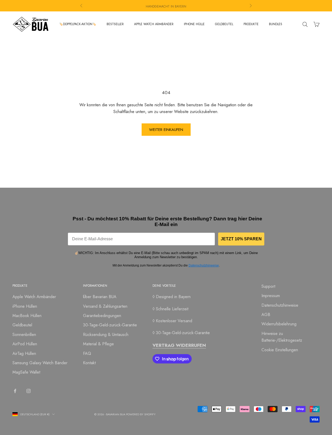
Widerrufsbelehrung (278, 324)
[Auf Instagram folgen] (28, 391)
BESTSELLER (115, 24)
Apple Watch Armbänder (34, 297)
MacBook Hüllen (27, 316)
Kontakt (89, 363)
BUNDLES (275, 24)
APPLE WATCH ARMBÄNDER (154, 24)
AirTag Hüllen (24, 353)
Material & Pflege (98, 344)
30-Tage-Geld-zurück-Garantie (110, 325)
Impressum (270, 296)
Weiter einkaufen (166, 129)
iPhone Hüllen (24, 306)
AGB (265, 315)
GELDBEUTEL (224, 24)
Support (268, 286)
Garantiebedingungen (102, 316)
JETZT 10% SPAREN (241, 239)
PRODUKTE (251, 24)
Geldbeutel (22, 325)
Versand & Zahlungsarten (105, 306)
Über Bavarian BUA (99, 297)
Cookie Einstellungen (279, 350)
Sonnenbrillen (24, 335)
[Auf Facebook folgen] (15, 391)
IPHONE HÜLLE (194, 24)
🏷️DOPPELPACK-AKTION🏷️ (77, 24)
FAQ (87, 353)
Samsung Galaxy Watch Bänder (39, 363)
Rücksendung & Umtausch (105, 335)
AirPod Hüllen (24, 344)
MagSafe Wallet (26, 372)
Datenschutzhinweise (204, 265)
